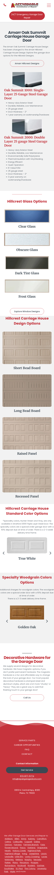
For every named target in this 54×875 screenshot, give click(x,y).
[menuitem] (27, 740)
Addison (9, 838)
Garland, (31, 847)
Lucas (44, 856)
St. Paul (19, 868)
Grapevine (42, 847)
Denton (8, 844)
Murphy (28, 859)
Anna (23, 838)
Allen (17, 838)
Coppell (28, 841)
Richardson (10, 865)
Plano (15, 862)
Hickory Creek (19, 850)
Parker (8, 862)
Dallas (37, 841)
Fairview (17, 844)
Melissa (19, 859)
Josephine (34, 853)
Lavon (44, 853)
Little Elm (19, 856)
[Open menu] (49, 5)
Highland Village (12, 853)
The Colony (30, 868)
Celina (8, 841)
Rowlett (31, 865)
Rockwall (21, 865)
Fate (42, 844)
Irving (24, 853)
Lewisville (9, 856)
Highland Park (34, 850)
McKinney (9, 859)
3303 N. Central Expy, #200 (27, 790)
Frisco (22, 847)
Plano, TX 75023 (27, 793)
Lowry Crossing (32, 856)
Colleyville (17, 841)
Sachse (40, 865)
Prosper (34, 862)
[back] (3, 553)
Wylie (12, 871)
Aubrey (31, 838)
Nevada (37, 859)
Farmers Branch (31, 844)
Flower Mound (11, 847)
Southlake (9, 868)
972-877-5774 (27, 776)
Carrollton (41, 838)
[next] (50, 553)
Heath (8, 850)
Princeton (24, 862)
